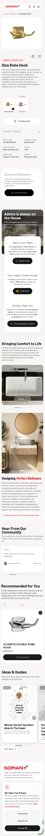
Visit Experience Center (24, 324)
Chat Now (24, 291)
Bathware (13, 14)
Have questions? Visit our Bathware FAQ (21, 515)
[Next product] (40, 605)
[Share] (33, 56)
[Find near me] (34, 6)
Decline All (22, 821)
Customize (22, 813)
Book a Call (24, 261)
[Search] (29, 6)
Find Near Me (24, 121)
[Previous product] (4, 605)
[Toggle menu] (38, 6)
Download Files (20, 192)
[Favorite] (39, 56)
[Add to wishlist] (40, 613)
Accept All (22, 828)
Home (6, 14)
